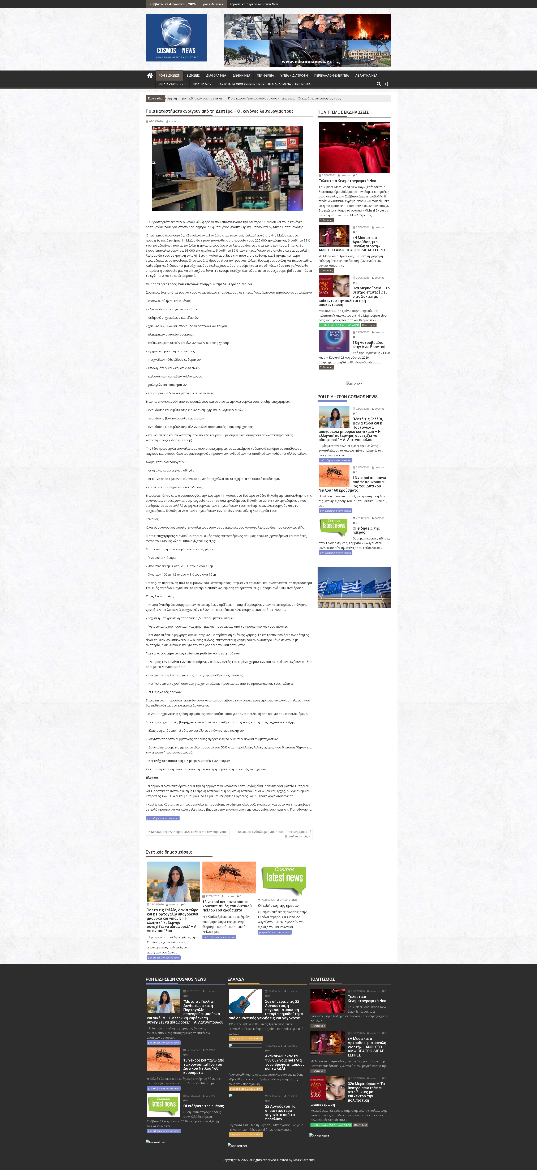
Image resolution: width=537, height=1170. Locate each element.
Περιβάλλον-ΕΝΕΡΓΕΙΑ (331, 75)
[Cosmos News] (149, 74)
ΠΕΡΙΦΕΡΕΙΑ (265, 75)
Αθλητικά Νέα (366, 75)
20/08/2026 (362, 227)
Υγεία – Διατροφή (294, 75)
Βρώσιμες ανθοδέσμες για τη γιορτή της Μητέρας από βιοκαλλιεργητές (274, 834)
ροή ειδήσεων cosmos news (162, 818)
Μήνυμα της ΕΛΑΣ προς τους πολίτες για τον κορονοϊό (188, 832)
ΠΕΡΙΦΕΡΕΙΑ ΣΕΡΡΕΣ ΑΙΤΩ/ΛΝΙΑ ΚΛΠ (339, 324)
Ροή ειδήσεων (169, 75)
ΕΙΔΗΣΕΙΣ (193, 75)
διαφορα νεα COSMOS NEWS (246, 1038)
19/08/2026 (362, 332)
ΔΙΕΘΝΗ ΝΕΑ (241, 75)
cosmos (174, 121)
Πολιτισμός (202, 84)
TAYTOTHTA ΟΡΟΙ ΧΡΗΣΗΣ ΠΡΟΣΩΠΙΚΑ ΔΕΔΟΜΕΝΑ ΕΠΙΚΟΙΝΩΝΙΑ (264, 84)
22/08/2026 (157, 904)
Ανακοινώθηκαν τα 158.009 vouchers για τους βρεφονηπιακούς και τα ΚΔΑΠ (286, 4)
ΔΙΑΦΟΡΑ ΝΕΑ (216, 75)
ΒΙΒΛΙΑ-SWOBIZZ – (172, 84)
